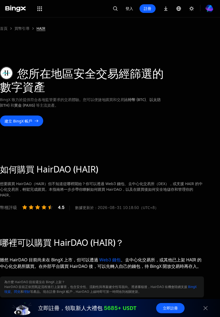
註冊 (147, 8)
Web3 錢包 (110, 260)
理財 (27, 291)
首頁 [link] (4, 28)
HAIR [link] (40, 28)
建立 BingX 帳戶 (18, 121)
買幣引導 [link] (22, 28)
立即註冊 (170, 308)
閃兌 (17, 291)
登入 (129, 8)
